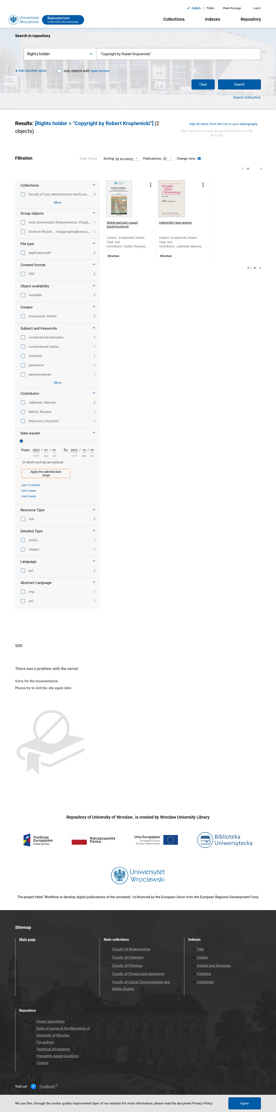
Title (200, 949)
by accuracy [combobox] (124, 158)
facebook (47, 1086)
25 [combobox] (164, 158)
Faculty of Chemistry (128, 957)
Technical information (53, 1049)
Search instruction (247, 97)
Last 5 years (28, 496)
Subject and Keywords (214, 966)
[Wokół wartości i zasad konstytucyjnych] (124, 198)
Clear (203, 84)
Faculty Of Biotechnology (131, 949)
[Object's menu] (150, 185)
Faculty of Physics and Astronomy (138, 974)
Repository (251, 19)
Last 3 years (28, 490)
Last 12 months (30, 485)
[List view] (198, 158)
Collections (174, 19)
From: (25, 450)
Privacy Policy (202, 1103)
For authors (45, 1042)
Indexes (212, 19)
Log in (257, 8)
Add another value (32, 71)
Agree (244, 1103)
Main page (27, 939)
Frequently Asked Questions (57, 1056)
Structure (113, 256)
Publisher (204, 974)
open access (100, 71)
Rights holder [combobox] (38, 54)
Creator (202, 957)
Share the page (232, 8)
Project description (50, 1021)
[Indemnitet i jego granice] (176, 198)
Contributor (205, 982)
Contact (42, 1063)
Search (239, 84)
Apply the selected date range (45, 473)
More (57, 202)
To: (65, 450)
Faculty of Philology (127, 966)
